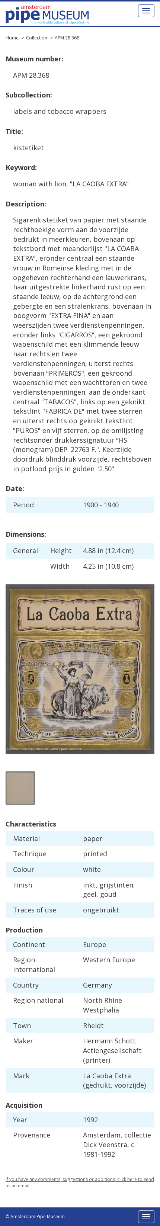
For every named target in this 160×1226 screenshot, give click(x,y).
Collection (36, 38)
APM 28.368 (67, 38)
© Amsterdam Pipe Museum (35, 1216)
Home (12, 38)
